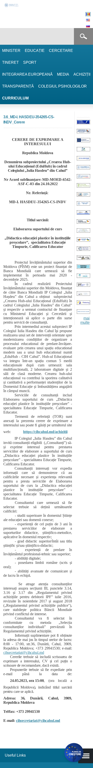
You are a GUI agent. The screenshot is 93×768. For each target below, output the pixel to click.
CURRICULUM (15, 98)
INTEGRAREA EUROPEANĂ (27, 74)
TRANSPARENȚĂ (18, 86)
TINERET (10, 62)
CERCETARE (61, 51)
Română (88, 14)
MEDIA (63, 74)
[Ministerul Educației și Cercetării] (12, 7)
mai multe (85, 320)
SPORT (29, 62)
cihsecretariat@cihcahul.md (23, 652)
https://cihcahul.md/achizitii (45, 432)
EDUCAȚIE (35, 51)
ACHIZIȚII (81, 74)
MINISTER (11, 51)
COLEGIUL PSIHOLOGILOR (62, 86)
